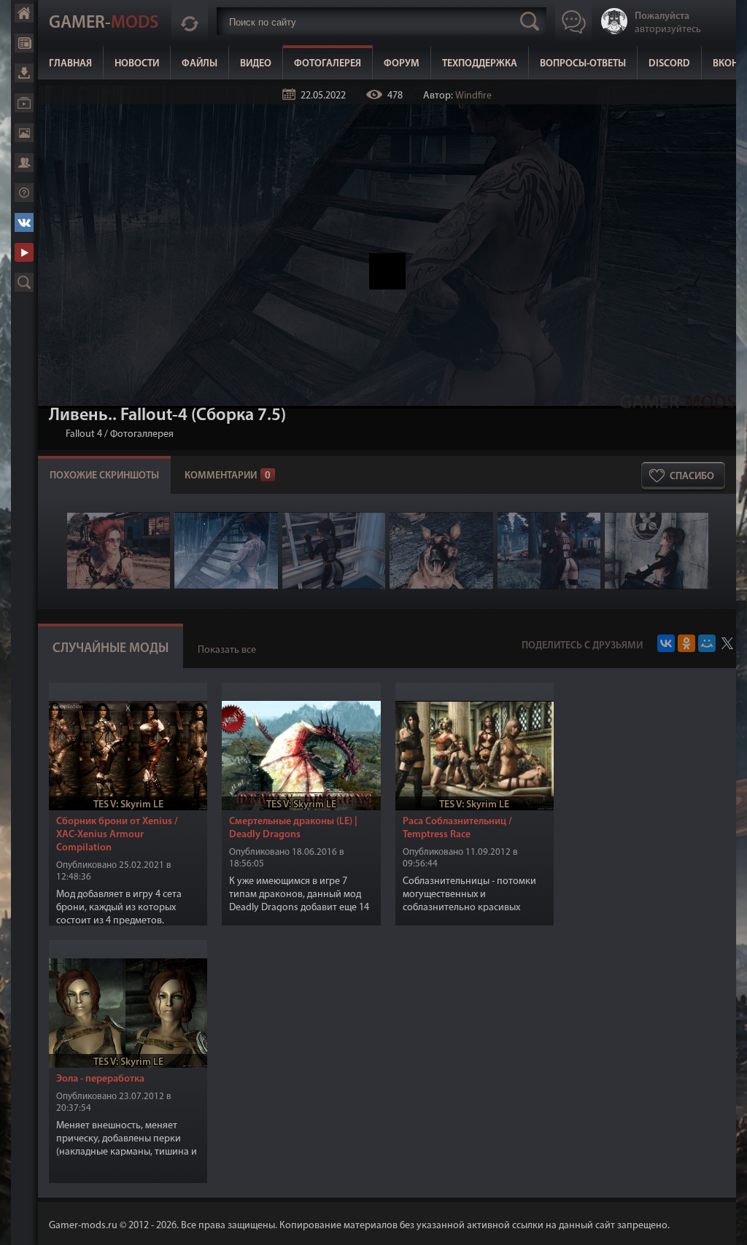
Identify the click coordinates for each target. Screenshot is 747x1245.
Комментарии (228, 475)
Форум (401, 63)
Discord (669, 63)
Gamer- (103, 23)
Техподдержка (479, 63)
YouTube (24, 252)
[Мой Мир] (707, 643)
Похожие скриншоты (104, 475)
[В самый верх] (725, 1223)
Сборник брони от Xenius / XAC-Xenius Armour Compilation (117, 834)
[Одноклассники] (686, 643)
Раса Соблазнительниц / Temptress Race (457, 828)
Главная (70, 63)
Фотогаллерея (142, 434)
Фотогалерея (327, 63)
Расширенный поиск (24, 282)
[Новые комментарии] (189, 21)
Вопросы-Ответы (583, 63)
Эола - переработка (100, 1079)
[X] (727, 643)
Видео (255, 63)
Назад (55, 434)
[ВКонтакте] (666, 643)
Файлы (199, 63)
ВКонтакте (24, 222)
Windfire (473, 95)
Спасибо (692, 476)
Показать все (227, 650)
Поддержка (24, 192)
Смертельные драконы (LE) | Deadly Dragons (293, 828)
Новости (137, 63)
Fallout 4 (84, 434)
